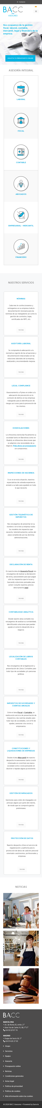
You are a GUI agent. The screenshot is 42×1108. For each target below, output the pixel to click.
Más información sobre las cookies (19, 1096)
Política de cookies (12, 1091)
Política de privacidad (14, 1086)
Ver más (21, 330)
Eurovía (36, 1104)
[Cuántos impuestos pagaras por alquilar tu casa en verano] (21, 910)
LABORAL (21, 99)
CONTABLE (21, 162)
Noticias (8, 1071)
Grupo (7, 1046)
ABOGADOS (21, 194)
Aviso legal (9, 1081)
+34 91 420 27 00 (11, 1041)
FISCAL (21, 131)
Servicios (8, 1051)
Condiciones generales (14, 1076)
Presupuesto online (13, 1066)
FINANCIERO (21, 257)
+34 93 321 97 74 (11, 1030)
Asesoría (8, 1061)
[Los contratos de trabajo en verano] (21, 948)
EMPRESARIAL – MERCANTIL (21, 226)
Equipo (8, 1056)
